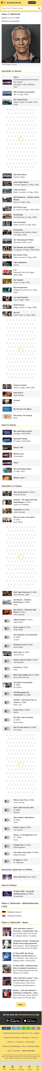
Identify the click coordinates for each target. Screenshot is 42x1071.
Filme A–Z (11, 1042)
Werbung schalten (33, 1046)
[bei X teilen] (16, 1028)
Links (9, 1051)
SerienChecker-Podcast (12, 1037)
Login (37, 1069)
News (4, 1069)
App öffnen (32, 2)
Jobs (23, 1046)
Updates (36, 1033)
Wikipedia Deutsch (14, 912)
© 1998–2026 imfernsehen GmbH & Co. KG (17, 1033)
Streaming (21, 1069)
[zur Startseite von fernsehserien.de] (3, 2)
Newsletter (25, 1037)
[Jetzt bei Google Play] (13, 1020)
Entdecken (13, 1069)
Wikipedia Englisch (14, 916)
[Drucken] (35, 1028)
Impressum (20, 1042)
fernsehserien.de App (28, 1015)
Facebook (16, 1051)
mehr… (21, 1005)
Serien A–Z (34, 1037)
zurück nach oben (28, 1051)
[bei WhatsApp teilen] (25, 1028)
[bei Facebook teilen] (6, 1028)
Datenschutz (30, 1042)
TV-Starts (29, 1069)
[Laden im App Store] (30, 1020)
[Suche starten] (39, 8)
